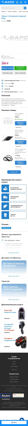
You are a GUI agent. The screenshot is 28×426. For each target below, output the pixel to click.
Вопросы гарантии (14, 381)
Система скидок (14, 366)
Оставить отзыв (6, 228)
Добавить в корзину (8, 68)
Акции (14, 361)
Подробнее (18, 127)
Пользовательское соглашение (14, 388)
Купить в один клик (20, 73)
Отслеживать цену (8, 73)
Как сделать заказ (14, 379)
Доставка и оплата (14, 377)
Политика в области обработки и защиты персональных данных (14, 386)
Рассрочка (14, 369)
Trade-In (14, 364)
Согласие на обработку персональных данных (14, 390)
